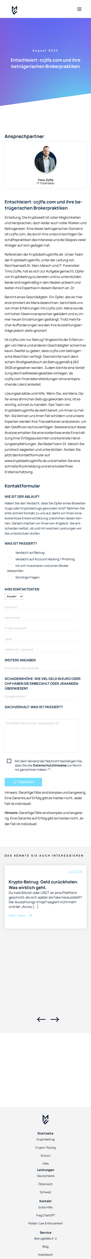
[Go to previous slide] (41, 1019)
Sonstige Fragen (27, 577)
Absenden (26, 782)
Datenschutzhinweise (50, 765)
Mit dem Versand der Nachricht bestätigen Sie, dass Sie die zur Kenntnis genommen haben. (49, 765)
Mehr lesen (17, 915)
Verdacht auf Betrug (29, 552)
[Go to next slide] (55, 1019)
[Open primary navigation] (79, 9)
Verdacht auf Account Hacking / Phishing (45, 559)
